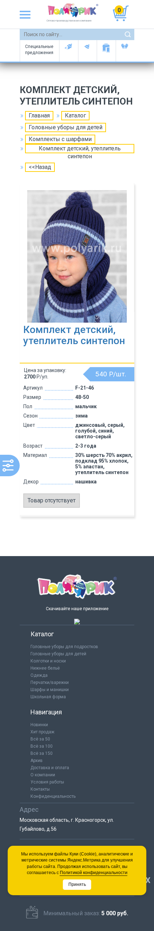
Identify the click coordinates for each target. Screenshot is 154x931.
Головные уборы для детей (68, 51)
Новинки (39, 724)
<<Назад (40, 167)
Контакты (40, 789)
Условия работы (47, 782)
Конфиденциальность (53, 796)
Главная (39, 115)
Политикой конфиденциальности (93, 872)
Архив (36, 760)
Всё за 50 (40, 739)
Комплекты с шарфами (60, 139)
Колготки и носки (48, 661)
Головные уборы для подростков (87, 51)
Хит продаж (42, 731)
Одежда (39, 675)
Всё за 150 (41, 753)
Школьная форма (48, 696)
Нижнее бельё (45, 668)
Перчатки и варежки (125, 51)
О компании (42, 774)
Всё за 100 (41, 746)
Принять (77, 884)
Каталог (75, 115)
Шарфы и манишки (106, 51)
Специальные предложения (39, 49)
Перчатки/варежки (49, 682)
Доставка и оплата (49, 767)
